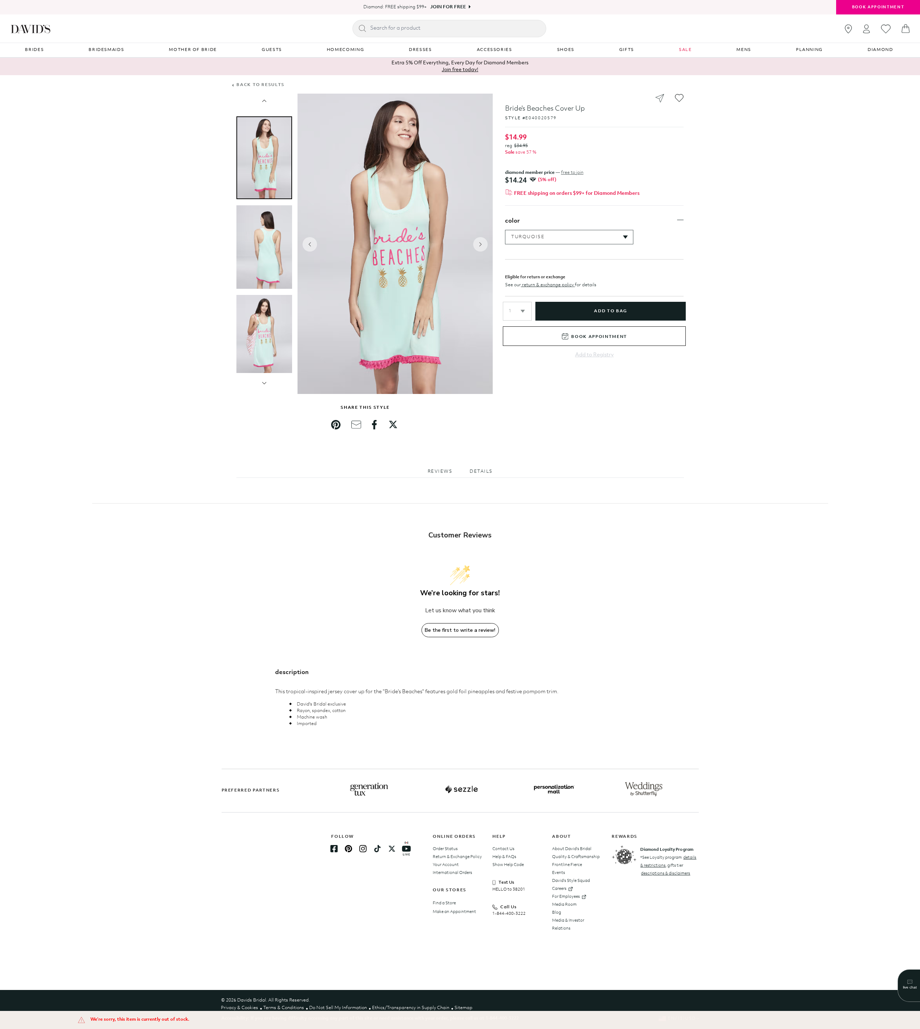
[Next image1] (264, 383)
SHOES (565, 50)
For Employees (566, 897)
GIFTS (626, 50)
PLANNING (809, 50)
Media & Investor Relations (568, 924)
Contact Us (503, 849)
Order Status (445, 849)
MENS (743, 50)
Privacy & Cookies (239, 1008)
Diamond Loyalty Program (666, 850)
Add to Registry (594, 355)
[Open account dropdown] (866, 29)
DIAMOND (880, 50)
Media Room (564, 904)
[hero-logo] (30, 28)
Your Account (446, 865)
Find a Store (444, 903)
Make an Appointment (454, 912)
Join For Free (448, 7)
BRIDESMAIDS (106, 50)
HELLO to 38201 (508, 889)
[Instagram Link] (363, 848)
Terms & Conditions (283, 1008)
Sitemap (463, 1008)
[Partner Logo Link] (369, 789)
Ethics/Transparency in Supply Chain (410, 1008)
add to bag (610, 311)
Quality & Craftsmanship (576, 857)
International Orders (452, 873)
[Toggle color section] (680, 220)
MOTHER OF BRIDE (193, 50)
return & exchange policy (548, 285)
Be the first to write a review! (460, 630)
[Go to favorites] (886, 29)
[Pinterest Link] (348, 848)
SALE (685, 50)
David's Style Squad (571, 881)
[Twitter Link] (391, 848)
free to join (572, 172)
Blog (556, 912)
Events (558, 873)
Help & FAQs (504, 857)
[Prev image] (264, 101)
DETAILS (481, 471)
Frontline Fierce (567, 865)
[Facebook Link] (334, 848)
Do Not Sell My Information (338, 1008)
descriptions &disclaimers (665, 873)
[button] (517, 311)
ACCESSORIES (494, 50)
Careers (559, 889)
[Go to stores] (848, 29)
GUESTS (272, 50)
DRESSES (420, 50)
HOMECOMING (345, 50)
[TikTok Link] (377, 848)
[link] (336, 424)
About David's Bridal (571, 849)
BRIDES (34, 50)
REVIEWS (440, 471)
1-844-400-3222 (509, 914)
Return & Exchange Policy (457, 857)
